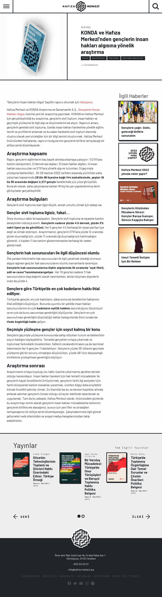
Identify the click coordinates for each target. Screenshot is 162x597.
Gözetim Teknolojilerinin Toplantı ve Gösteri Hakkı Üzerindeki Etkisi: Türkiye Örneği (44, 469)
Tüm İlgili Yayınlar (132, 447)
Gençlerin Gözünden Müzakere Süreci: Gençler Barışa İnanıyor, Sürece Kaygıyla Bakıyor (137, 214)
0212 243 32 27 (81, 564)
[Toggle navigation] (6, 6)
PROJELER (50, 576)
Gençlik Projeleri (98, 58)
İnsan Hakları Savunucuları (133, 58)
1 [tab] (79, 516)
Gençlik (85, 58)
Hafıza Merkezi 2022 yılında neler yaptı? (135, 172)
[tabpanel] (34, 470)
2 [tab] (83, 516)
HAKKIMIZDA (31, 576)
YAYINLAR (84, 576)
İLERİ (138, 517)
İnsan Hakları (114, 58)
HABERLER (67, 576)
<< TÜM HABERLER (89, 65)
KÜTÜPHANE (102, 576)
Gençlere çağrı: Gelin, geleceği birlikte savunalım (136, 131)
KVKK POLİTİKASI (126, 576)
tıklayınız (86, 102)
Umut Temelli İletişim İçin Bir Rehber (135, 259)
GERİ (25, 517)
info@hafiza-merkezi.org (81, 569)
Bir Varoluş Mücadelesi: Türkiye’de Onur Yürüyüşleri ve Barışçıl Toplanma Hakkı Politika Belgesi (93, 476)
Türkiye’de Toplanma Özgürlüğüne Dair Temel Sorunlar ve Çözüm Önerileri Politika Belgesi (140, 472)
